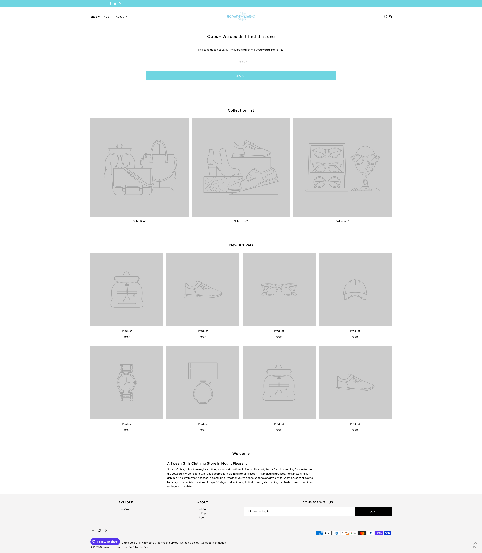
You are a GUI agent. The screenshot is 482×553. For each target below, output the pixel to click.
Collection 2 (241, 221)
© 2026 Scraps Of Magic (105, 547)
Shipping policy (189, 542)
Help (203, 513)
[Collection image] (139, 167)
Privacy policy (147, 542)
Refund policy (128, 542)
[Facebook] (110, 3)
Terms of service (168, 542)
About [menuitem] (120, 16)
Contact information (213, 542)
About (202, 517)
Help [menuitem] (106, 16)
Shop (202, 509)
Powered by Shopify (136, 547)
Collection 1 (139, 221)
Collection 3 (342, 221)
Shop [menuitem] (93, 16)
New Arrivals (241, 245)
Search (125, 509)
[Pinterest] (120, 3)
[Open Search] (386, 16)
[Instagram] (115, 3)
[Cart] (390, 16)
